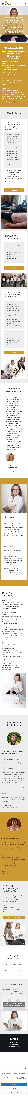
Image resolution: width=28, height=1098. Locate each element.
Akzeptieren (14, 1084)
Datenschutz (15, 1095)
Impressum (20, 1095)
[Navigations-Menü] (25, 3)
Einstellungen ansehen (14, 1092)
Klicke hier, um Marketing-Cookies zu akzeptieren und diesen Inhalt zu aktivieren (14, 1004)
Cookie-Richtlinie (9, 1095)
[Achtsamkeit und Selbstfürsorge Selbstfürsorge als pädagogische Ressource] (6, 3)
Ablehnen (14, 1088)
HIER (9, 84)
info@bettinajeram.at (14, 1046)
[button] (26, 1069)
